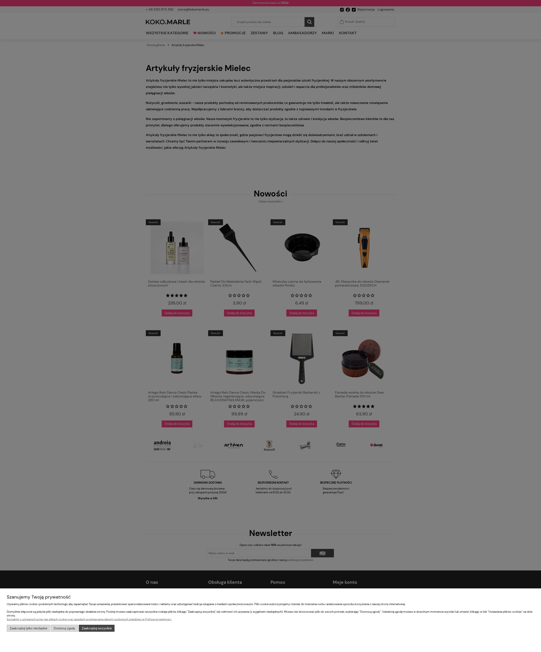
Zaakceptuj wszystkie (97, 628)
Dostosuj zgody (64, 628)
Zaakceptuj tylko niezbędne (28, 628)
